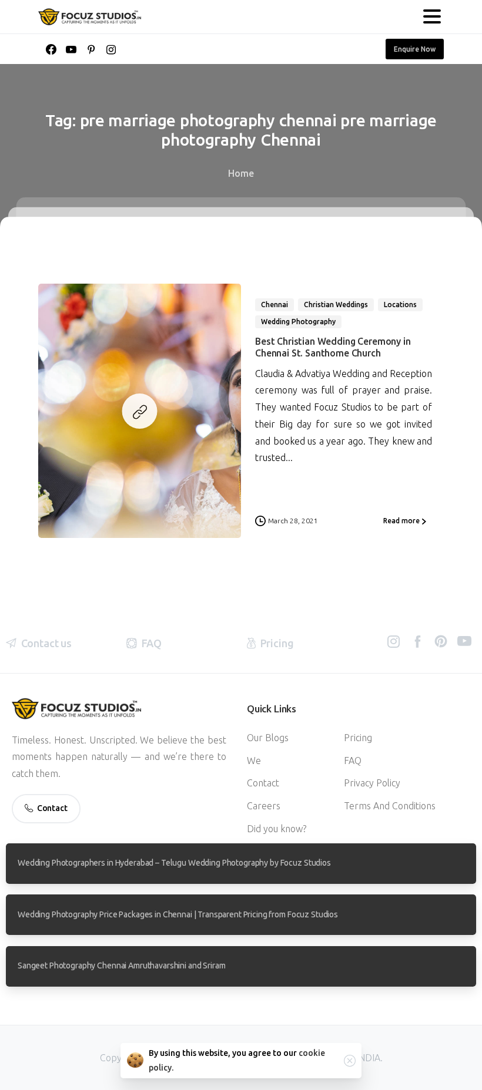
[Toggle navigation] (432, 16)
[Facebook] (51, 49)
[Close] (350, 1061)
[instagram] (111, 49)
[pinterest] (91, 49)
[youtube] (71, 49)
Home (241, 173)
